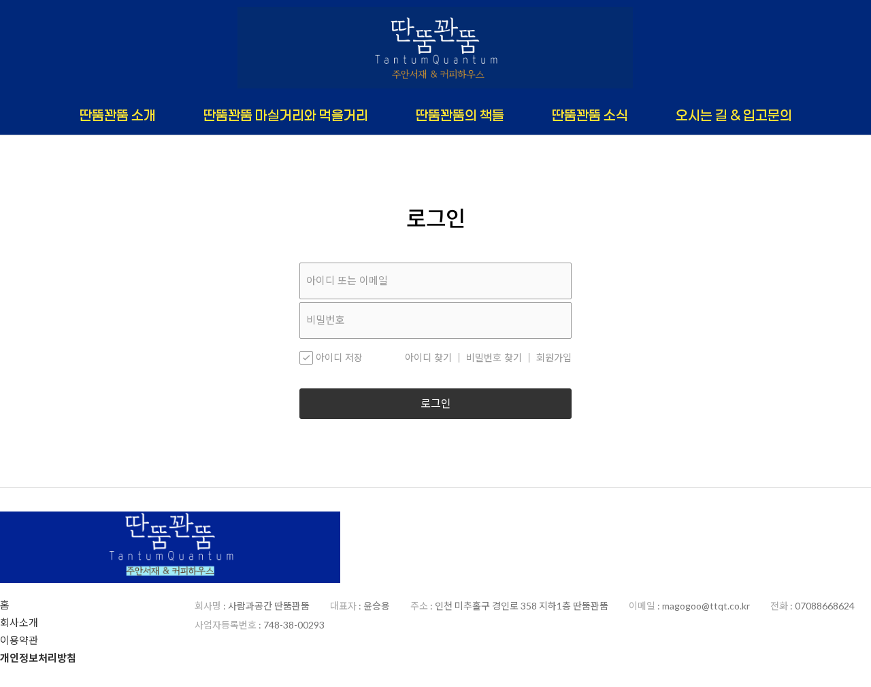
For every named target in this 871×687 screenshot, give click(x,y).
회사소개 (19, 622)
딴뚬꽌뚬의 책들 (460, 115)
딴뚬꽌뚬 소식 (590, 115)
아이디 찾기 (428, 358)
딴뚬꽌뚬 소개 (118, 115)
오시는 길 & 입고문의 (734, 115)
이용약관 (19, 640)
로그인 (436, 403)
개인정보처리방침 (38, 658)
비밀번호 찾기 (494, 358)
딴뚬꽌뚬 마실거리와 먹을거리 (285, 115)
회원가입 (554, 358)
